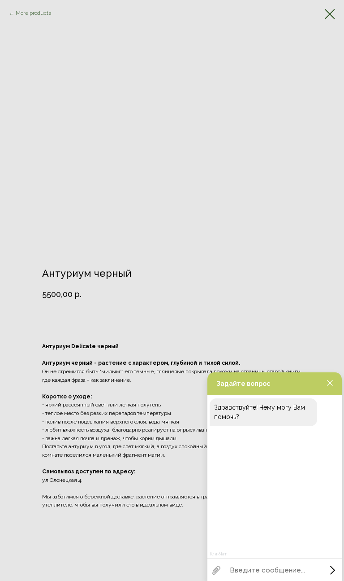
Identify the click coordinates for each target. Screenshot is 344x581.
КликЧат (218, 554)
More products (33, 13)
